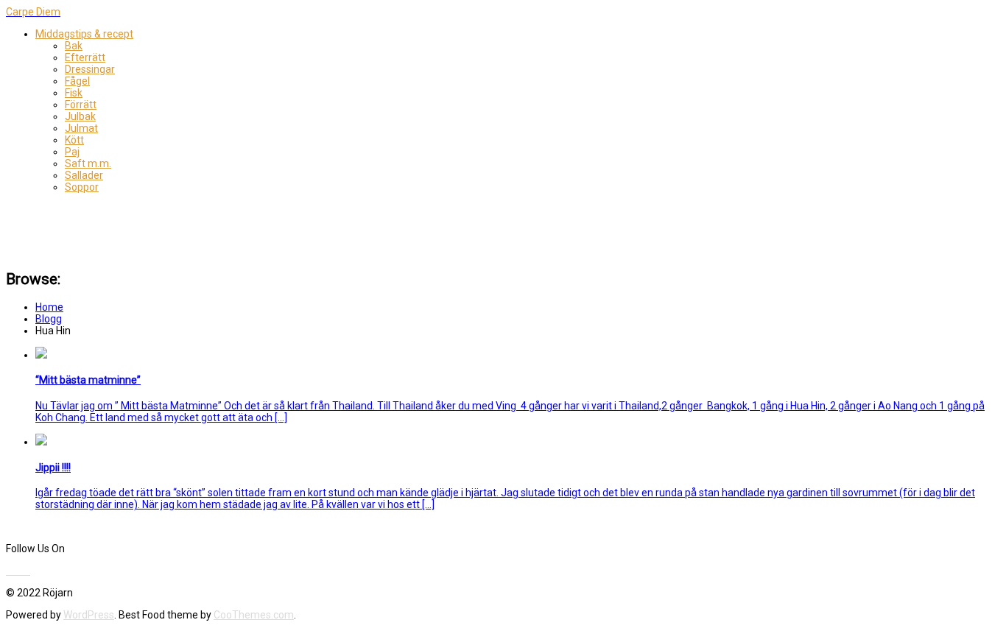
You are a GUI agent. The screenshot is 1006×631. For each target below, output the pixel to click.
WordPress (88, 615)
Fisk (73, 93)
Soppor (82, 187)
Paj (72, 152)
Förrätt (80, 104)
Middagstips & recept (84, 34)
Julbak (80, 116)
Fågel (77, 81)
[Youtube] (17, 571)
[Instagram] (29, 571)
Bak (73, 46)
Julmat (81, 128)
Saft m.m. (88, 163)
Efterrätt (85, 57)
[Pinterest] (21, 571)
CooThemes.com (254, 615)
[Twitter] (12, 571)
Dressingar (90, 69)
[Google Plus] (26, 571)
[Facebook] (8, 571)
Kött (74, 140)
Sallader (84, 175)
